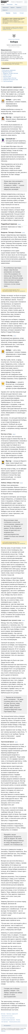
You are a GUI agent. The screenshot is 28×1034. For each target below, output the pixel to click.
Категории (3, 1013)
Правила (18, 7)
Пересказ (8, 13)
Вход (16, 4)
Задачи (12, 7)
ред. (24, 87)
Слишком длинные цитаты (14, 1021)
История (22, 13)
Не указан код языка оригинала (8, 1019)
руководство (22, 291)
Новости (5, 10)
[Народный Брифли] (4, 2)
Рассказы (18, 1019)
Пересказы (5, 7)
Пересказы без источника (7, 1015)
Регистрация (10, 4)
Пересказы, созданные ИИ (12, 1013)
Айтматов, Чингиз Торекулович (14, 39)
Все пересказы (5, 1021)
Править (15, 13)
